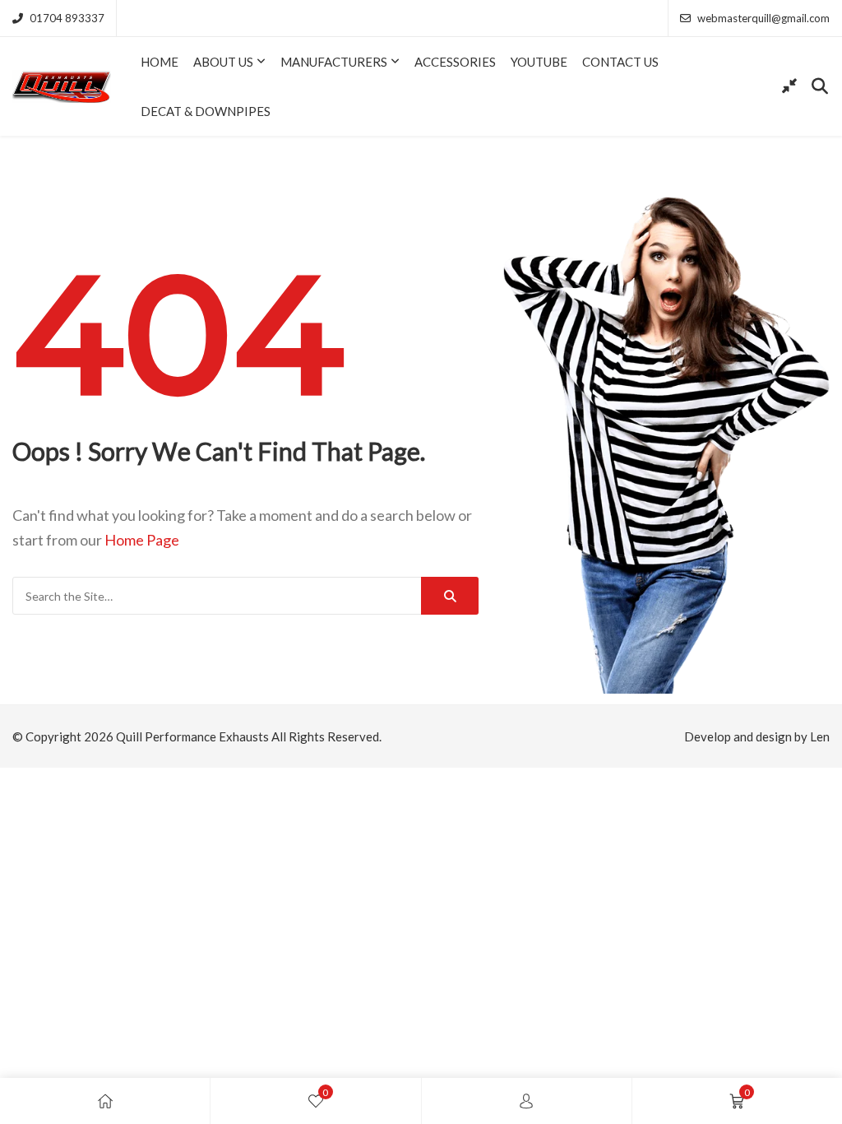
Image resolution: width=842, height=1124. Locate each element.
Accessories (455, 61)
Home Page (141, 540)
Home (159, 61)
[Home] (105, 1101)
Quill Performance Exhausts (192, 736)
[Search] (450, 596)
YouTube (539, 61)
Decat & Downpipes (206, 111)
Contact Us (620, 61)
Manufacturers (333, 61)
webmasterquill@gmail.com (763, 18)
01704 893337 (67, 18)
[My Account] (526, 1101)
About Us (223, 61)
